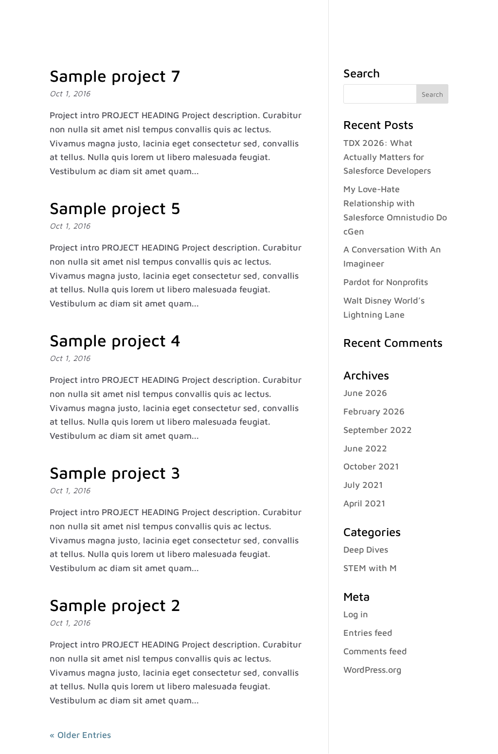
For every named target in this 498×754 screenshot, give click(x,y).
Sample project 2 (115, 604)
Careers (354, 20)
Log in (355, 614)
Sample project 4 (115, 340)
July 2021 (363, 485)
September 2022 (377, 430)
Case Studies (303, 20)
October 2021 (371, 466)
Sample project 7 (115, 75)
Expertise (240, 20)
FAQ (389, 20)
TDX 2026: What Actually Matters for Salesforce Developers (387, 157)
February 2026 (374, 411)
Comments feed (375, 651)
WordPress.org (372, 669)
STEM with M (370, 568)
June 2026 (365, 393)
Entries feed (367, 633)
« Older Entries (80, 735)
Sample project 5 (115, 207)
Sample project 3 (115, 472)
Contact (424, 20)
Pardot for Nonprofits (385, 282)
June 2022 (365, 448)
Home (154, 20)
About (189, 20)
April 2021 (364, 503)
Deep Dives (365, 549)
